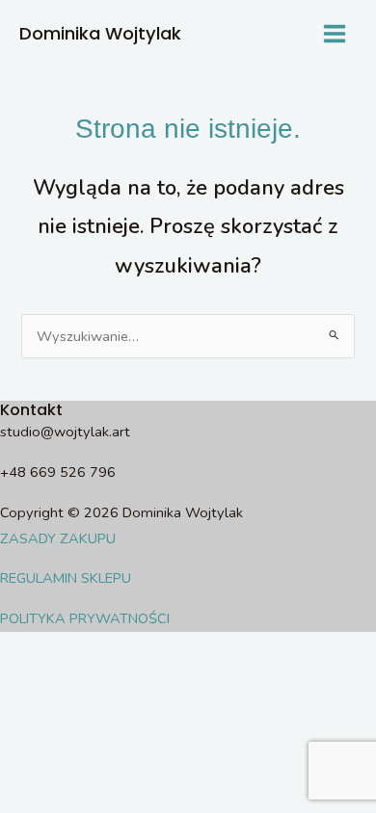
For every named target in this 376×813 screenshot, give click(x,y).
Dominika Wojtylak (100, 33)
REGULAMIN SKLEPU (65, 578)
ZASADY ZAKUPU (58, 538)
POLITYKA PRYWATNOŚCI (85, 618)
